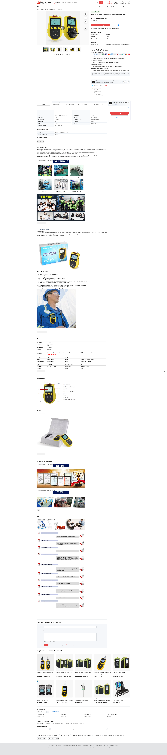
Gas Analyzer (59, 9)
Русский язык (71, 747)
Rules (130, 6)
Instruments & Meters (44, 9)
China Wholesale (78, 745)
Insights (116, 745)
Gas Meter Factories (42, 735)
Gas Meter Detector (120, 735)
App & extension (114, 6)
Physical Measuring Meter (71, 729)
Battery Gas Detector (42, 738)
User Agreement (91, 749)
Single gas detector (40, 714)
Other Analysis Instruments (43, 729)
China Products (58, 745)
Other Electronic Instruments (57, 729)
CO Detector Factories (52, 735)
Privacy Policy (102, 749)
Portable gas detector (111, 714)
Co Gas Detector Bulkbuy (54, 738)
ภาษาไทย (104, 747)
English (53, 747)
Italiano (77, 747)
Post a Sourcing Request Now (73, 645)
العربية (90, 747)
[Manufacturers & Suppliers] (44, 2)
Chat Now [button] (122, 25)
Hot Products (51, 745)
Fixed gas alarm (63, 716)
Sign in (129, 3)
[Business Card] (128, 107)
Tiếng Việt (113, 747)
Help (107, 6)
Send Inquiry (101, 25)
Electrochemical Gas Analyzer (100, 729)
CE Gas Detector (97, 735)
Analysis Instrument (52, 9)
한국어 (94, 747)
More (38, 741)
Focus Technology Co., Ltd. (75, 749)
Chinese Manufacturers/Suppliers (68, 745)
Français (66, 747)
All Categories (41, 6)
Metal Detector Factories (78, 735)
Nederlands (86, 747)
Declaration (97, 749)
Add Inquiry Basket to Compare (63, 54)
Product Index (106, 745)
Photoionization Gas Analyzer (85, 729)
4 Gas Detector (88, 735)
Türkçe (109, 747)
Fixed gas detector (87, 716)
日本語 (98, 747)
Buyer (100, 6)
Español (57, 747)
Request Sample (115, 28)
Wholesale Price (85, 745)
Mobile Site (112, 745)
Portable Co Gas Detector (109, 735)
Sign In (93, 96)
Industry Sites (92, 745)
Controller (109, 716)
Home (38, 9)
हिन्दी (101, 747)
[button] (103, 104)
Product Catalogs (55, 711)
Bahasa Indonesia (120, 747)
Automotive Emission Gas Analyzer (115, 729)
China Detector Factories (65, 735)
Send (46, 644)
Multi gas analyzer (40, 716)
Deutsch (81, 747)
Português (62, 747)
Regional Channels (99, 745)
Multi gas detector (87, 714)
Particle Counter (63, 714)
